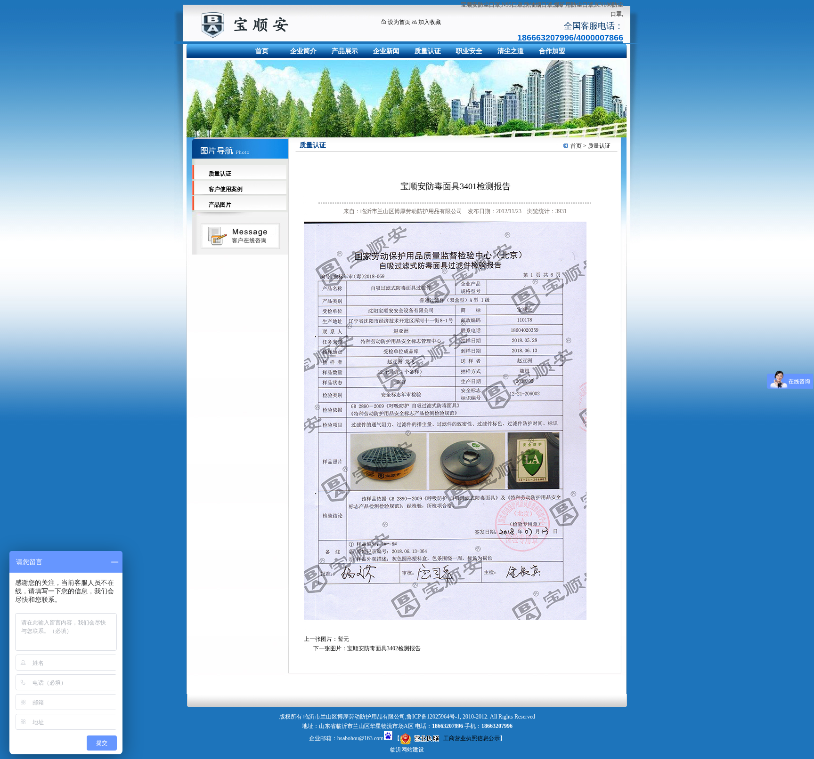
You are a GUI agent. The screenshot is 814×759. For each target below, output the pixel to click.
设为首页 (399, 22)
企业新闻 (386, 51)
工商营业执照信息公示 (471, 738)
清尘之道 (510, 51)
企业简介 (303, 51)
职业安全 (469, 51)
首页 (262, 51)
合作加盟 (552, 51)
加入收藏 (429, 22)
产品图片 (220, 204)
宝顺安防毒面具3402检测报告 (384, 648)
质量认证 (428, 51)
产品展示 (345, 51)
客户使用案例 (226, 189)
